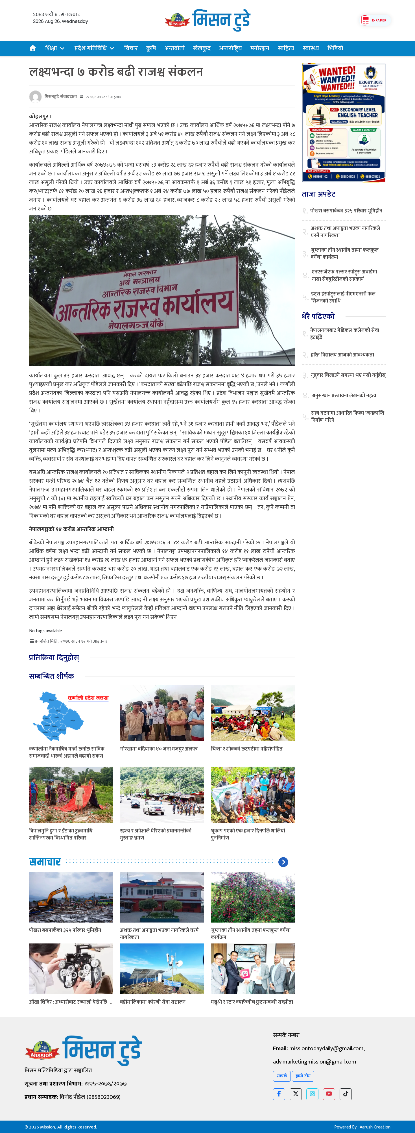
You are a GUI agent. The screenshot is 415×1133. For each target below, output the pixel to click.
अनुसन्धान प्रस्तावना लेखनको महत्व (344, 395)
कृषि (151, 48)
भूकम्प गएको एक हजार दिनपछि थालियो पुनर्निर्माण (248, 834)
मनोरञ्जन (259, 48)
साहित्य (286, 48)
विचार (131, 48)
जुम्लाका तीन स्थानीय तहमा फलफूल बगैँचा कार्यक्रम (250, 934)
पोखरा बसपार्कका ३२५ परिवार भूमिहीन (65, 930)
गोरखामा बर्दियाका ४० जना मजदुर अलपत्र (159, 749)
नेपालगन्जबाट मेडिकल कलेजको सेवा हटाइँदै (344, 334)
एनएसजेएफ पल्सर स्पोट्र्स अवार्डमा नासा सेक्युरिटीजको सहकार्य (344, 276)
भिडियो (335, 48)
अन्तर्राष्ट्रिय (230, 48)
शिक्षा (51, 48)
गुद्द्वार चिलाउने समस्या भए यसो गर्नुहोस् (348, 375)
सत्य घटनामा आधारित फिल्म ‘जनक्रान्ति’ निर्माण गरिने (348, 417)
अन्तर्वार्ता (175, 48)
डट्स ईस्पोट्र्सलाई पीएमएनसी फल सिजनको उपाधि (343, 298)
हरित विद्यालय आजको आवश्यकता (342, 355)
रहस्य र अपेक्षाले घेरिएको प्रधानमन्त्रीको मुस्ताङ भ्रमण (155, 834)
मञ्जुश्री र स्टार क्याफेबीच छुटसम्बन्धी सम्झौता (252, 1002)
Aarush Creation (375, 1127)
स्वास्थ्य (311, 48)
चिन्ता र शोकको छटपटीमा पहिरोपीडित (247, 749)
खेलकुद (202, 48)
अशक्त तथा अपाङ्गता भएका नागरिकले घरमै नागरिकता (159, 934)
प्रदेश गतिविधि (91, 48)
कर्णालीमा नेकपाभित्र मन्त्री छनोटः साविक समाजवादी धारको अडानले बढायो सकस (66, 752)
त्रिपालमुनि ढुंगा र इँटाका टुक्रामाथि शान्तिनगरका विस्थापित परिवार (60, 834)
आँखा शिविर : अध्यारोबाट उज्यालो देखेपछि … (70, 1002)
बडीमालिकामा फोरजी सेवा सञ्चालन (152, 1002)
